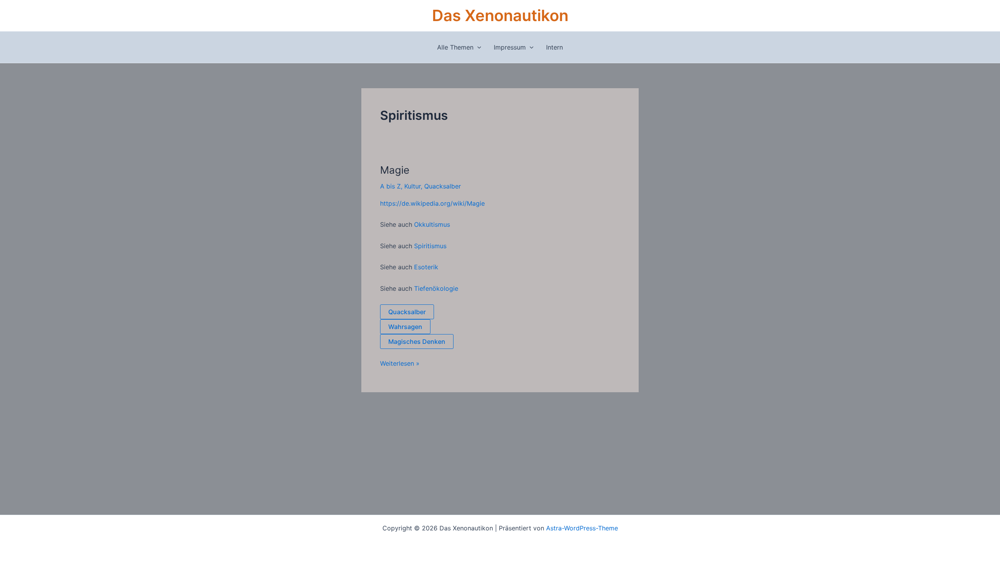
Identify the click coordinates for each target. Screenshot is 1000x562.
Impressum (510, 47)
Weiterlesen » (400, 363)
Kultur (412, 186)
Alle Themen (455, 47)
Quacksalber (442, 186)
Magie (394, 170)
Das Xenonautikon (500, 15)
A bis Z (390, 186)
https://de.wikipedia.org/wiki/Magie (432, 203)
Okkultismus (432, 224)
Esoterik (426, 267)
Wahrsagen (405, 327)
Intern (554, 47)
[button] (477, 47)
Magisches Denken (416, 341)
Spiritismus (430, 246)
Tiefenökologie (436, 288)
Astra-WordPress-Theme (582, 528)
